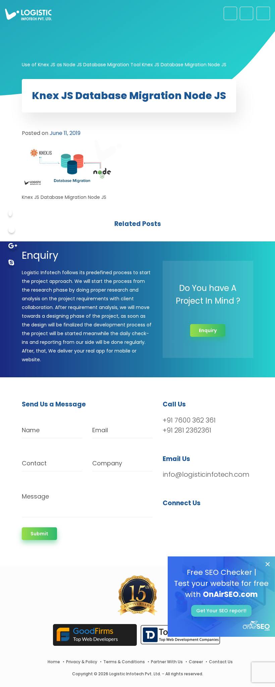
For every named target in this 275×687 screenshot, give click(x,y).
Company (107, 463)
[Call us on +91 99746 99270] (246, 13)
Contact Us (221, 662)
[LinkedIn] (199, 520)
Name (31, 430)
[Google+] (12, 246)
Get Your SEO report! (221, 610)
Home (54, 662)
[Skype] (11, 263)
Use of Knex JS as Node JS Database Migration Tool (81, 64)
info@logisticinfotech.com (206, 474)
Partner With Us (167, 662)
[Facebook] (10, 213)
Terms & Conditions (124, 662)
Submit (39, 533)
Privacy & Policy (81, 662)
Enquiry (208, 330)
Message (35, 496)
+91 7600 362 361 (189, 420)
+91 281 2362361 (187, 430)
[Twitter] (11, 229)
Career (196, 662)
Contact (34, 463)
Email (100, 430)
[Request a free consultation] (230, 13)
